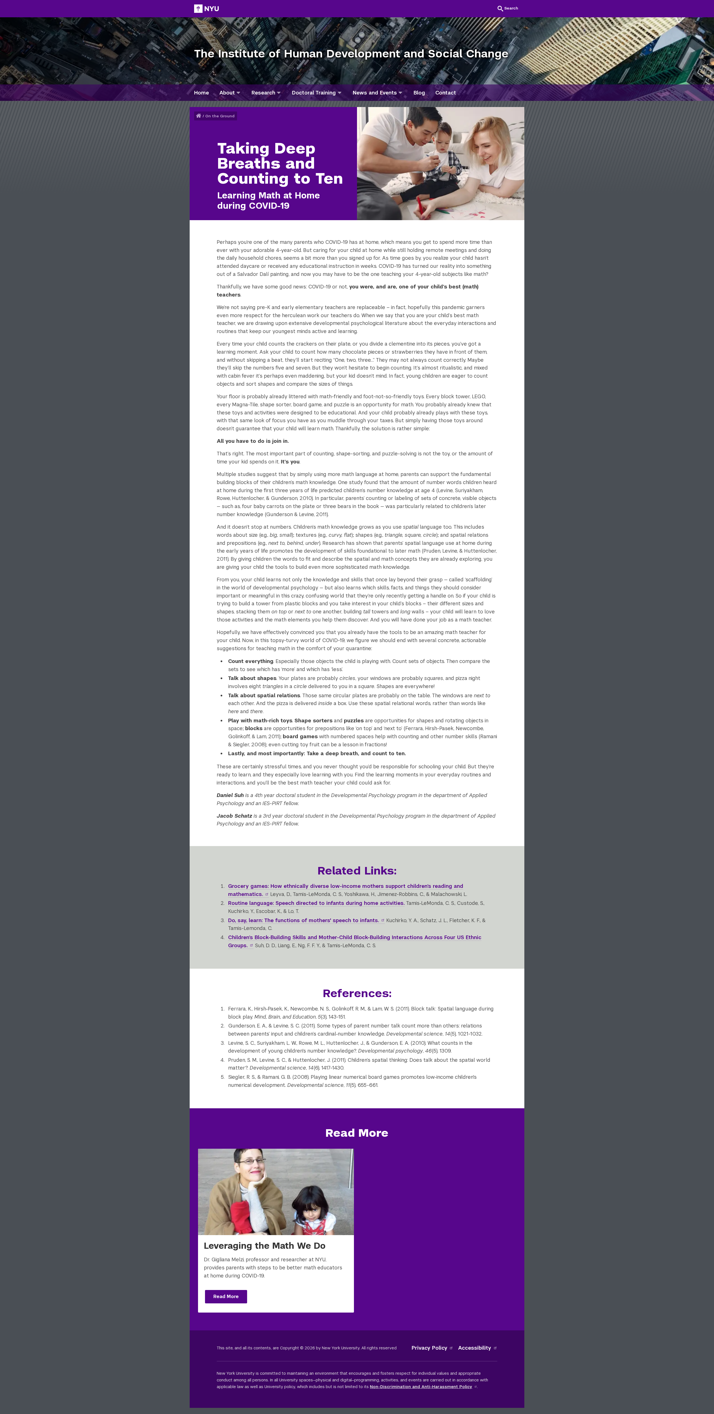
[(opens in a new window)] (206, 8)
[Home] (199, 116)
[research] (279, 92)
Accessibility (474, 1348)
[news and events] (400, 92)
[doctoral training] (339, 92)
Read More (226, 1296)
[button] (508, 8)
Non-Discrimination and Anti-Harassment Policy (421, 1386)
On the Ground (220, 116)
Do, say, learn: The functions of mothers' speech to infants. (303, 920)
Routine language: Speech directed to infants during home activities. (316, 903)
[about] (238, 92)
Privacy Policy (429, 1348)
